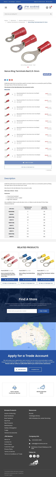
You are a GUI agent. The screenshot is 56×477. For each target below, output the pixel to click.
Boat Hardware (9, 416)
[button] (50, 7)
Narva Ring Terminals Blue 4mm (27, 274)
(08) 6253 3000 (22, 369)
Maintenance (8, 425)
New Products (8, 423)
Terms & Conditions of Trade (13, 454)
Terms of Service (9, 451)
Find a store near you (28, 167)
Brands (31, 413)
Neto (16, 473)
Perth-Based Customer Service (14, 392)
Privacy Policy (8, 449)
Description (9, 178)
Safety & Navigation (10, 428)
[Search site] (51, 14)
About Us (6, 1)
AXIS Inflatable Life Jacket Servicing (39, 418)
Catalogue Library (34, 416)
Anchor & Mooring (9, 413)
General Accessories (10, 433)
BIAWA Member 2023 (41, 392)
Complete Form (35, 369)
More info (7, 89)
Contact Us (18, 1)
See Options (10, 279)
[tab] (9, 178)
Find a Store (49, 1)
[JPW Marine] (28, 7)
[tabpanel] (28, 47)
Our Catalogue (12, 1)
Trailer (6, 430)
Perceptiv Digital (8, 475)
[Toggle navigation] (5, 7)
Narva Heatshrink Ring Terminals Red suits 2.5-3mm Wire (8, 274)
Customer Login (9, 447)
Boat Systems (8, 418)
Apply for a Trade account (39, 1)
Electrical (7, 421)
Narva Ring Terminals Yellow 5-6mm (45, 274)
